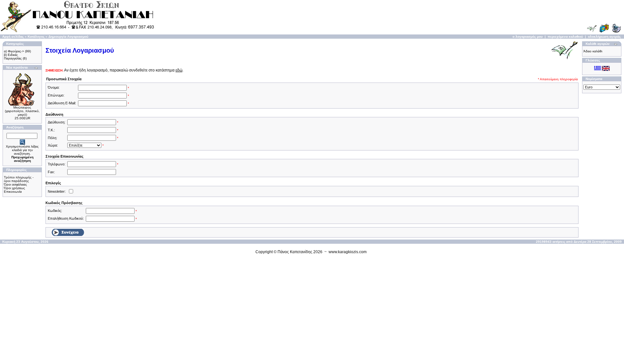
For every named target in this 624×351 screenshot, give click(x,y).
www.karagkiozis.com (348, 252)
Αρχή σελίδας (13, 36)
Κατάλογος (36, 36)
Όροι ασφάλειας (15, 184)
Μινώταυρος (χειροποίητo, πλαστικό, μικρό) (22, 111)
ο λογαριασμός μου (528, 36)
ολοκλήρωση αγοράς (604, 36)
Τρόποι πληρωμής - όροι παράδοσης (18, 179)
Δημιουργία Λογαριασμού (68, 36)
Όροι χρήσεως (14, 188)
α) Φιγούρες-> (14, 51)
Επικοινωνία (13, 191)
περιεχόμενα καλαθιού (565, 36)
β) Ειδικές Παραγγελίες (13, 56)
